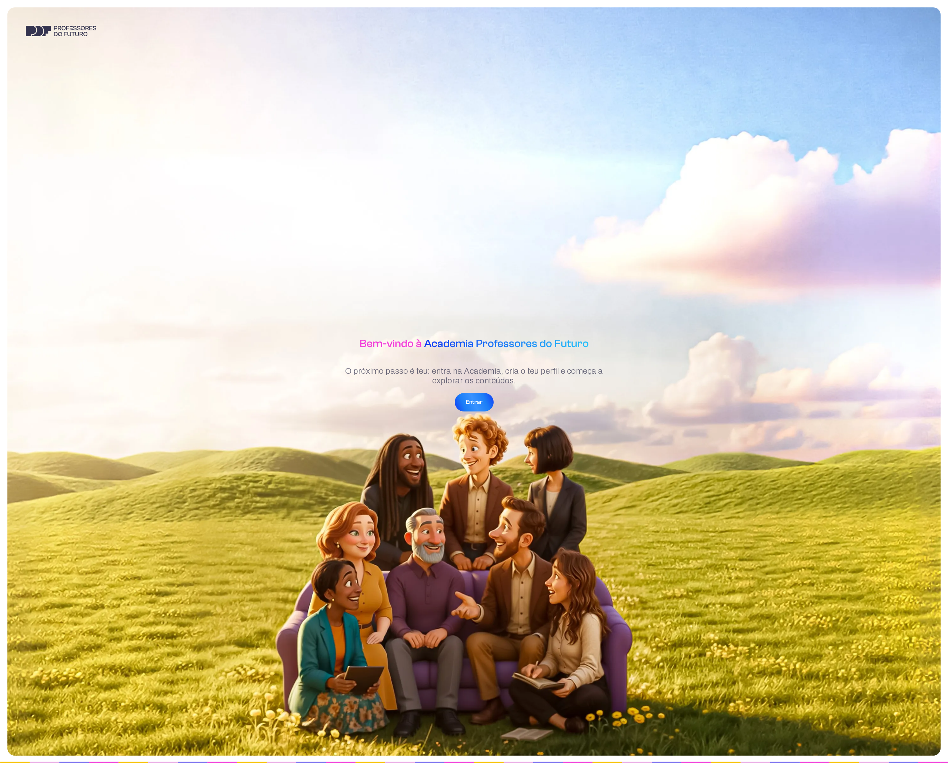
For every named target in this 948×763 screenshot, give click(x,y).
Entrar (474, 402)
